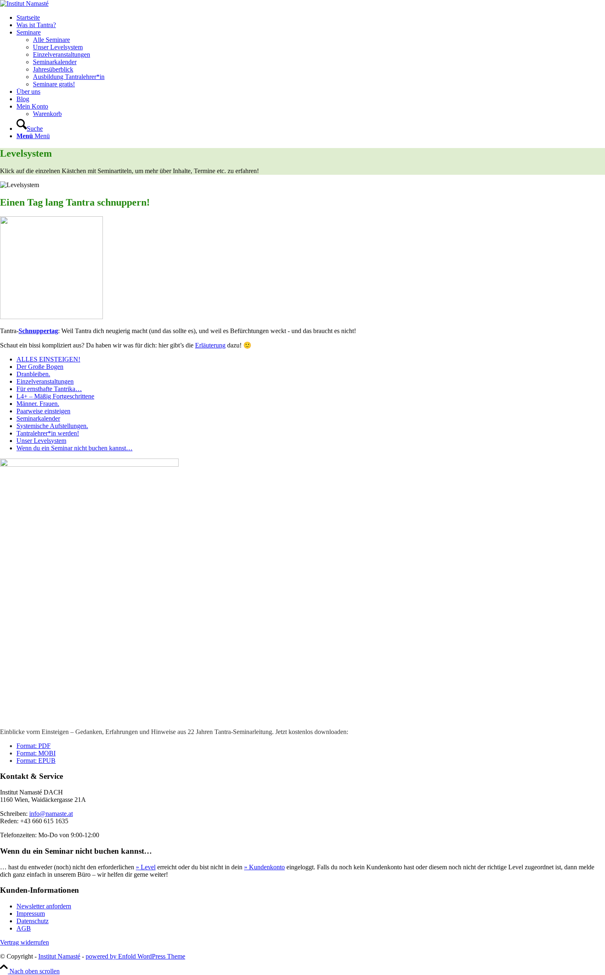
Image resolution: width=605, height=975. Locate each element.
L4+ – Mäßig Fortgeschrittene (55, 396)
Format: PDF (33, 745)
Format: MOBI (36, 753)
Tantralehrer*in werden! (47, 433)
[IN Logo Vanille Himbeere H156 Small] (24, 3)
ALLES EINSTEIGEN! (48, 359)
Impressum (30, 913)
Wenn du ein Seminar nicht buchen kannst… (74, 448)
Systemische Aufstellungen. (52, 425)
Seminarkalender (38, 418)
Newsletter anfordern (43, 906)
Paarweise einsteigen (43, 411)
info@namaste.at (51, 813)
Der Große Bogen (39, 366)
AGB (23, 928)
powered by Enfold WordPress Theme (135, 956)
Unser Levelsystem (41, 440)
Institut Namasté (59, 956)
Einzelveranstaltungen (45, 381)
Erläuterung (210, 345)
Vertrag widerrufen (24, 942)
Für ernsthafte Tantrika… (49, 388)
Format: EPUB (36, 760)
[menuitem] (310, 17)
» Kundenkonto (264, 867)
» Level (146, 867)
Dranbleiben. (33, 374)
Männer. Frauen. (37, 403)
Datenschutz (32, 920)
